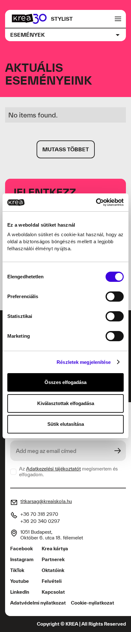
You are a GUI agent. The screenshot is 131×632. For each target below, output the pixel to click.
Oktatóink (53, 570)
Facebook (21, 548)
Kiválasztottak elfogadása (65, 403)
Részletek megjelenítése (84, 362)
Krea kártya (55, 548)
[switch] (115, 296)
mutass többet (65, 149)
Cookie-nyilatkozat (92, 603)
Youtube (19, 581)
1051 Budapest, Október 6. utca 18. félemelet (51, 534)
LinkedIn (19, 592)
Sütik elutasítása (65, 424)
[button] (65, 34)
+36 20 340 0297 (40, 521)
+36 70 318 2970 (39, 514)
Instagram (21, 559)
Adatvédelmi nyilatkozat (38, 603)
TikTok (17, 570)
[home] (29, 19)
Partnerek (53, 559)
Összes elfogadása (65, 382)
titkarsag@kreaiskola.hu (46, 501)
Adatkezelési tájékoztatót (53, 468)
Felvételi (52, 581)
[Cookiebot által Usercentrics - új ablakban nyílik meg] (96, 202)
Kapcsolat (53, 592)
